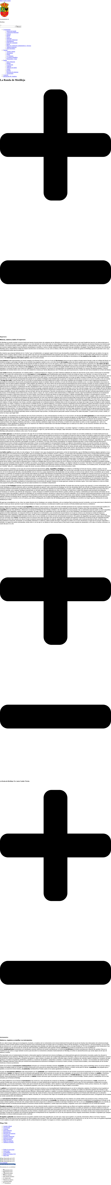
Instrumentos (4, 1037)
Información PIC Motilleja (10, 76)
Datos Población (11, 61)
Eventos (9, 70)
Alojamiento (10, 53)
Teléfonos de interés (12, 67)
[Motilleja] (4, 16)
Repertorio (3, 337)
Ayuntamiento (6, 29)
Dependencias (10, 41)
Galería (8, 69)
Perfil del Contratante (12, 42)
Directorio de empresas (12, 72)
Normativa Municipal (12, 40)
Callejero (9, 66)
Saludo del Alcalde (11, 31)
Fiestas (8, 54)
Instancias (9, 38)
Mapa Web (6, 1155)
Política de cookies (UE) (9, 1154)
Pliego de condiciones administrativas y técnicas (19, 45)
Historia (9, 63)
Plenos (8, 37)
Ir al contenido (3, 1162)
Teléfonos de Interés (8, 1142)
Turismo (5, 50)
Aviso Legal (6, 1151)
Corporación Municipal (12, 32)
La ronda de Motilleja (12, 57)
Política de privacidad (8, 1149)
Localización (10, 64)
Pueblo (5, 60)
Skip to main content (5, 0)
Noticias (9, 34)
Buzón (8, 44)
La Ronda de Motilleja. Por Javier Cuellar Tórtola (14, 781)
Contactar (5, 75)
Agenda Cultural (11, 51)
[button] (55, 209)
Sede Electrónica (11, 48)
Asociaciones (10, 73)
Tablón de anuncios (11, 47)
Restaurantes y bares (12, 59)
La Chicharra (10, 56)
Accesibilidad (6, 1152)
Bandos (8, 35)
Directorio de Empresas (9, 1133)
